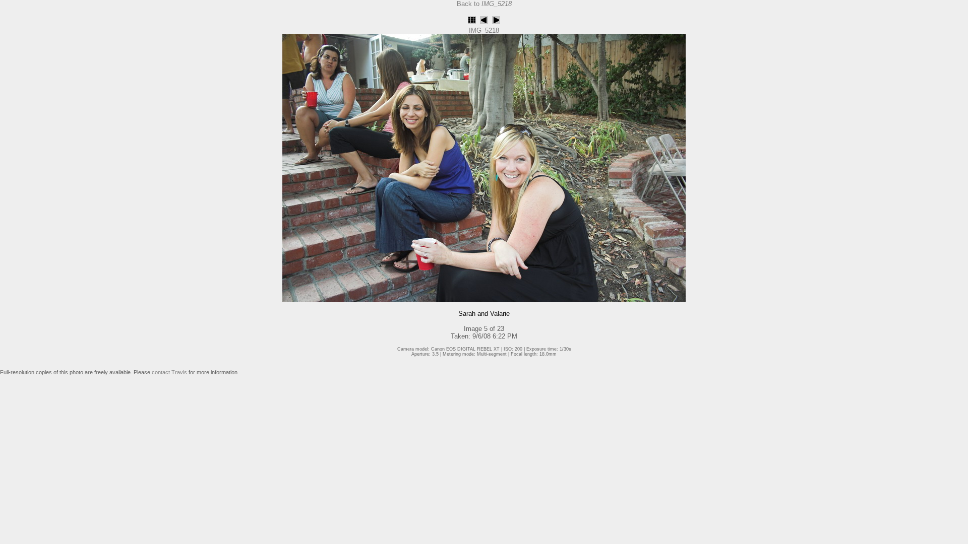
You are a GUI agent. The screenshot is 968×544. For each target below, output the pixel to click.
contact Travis (169, 372)
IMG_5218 (484, 30)
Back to (484, 4)
